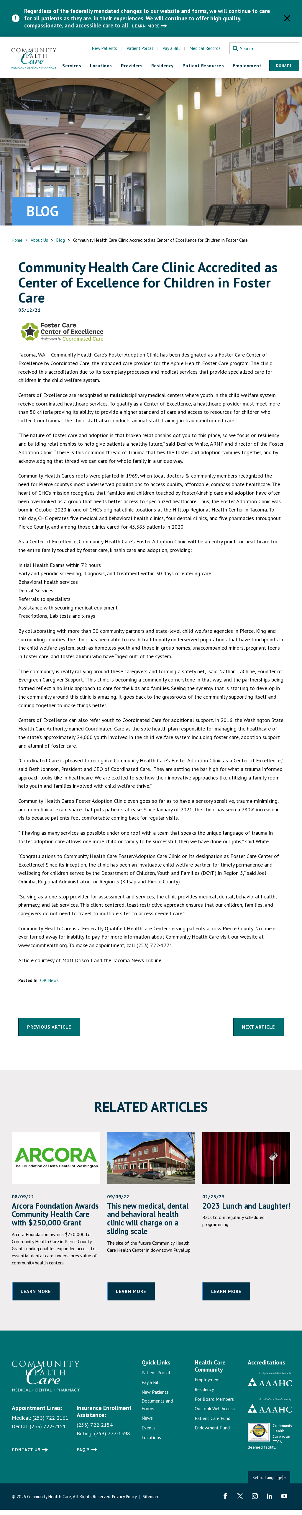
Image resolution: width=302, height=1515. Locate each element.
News (147, 1418)
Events (148, 1428)
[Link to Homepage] (35, 1376)
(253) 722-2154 (95, 1424)
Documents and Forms (157, 1404)
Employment (207, 1379)
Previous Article (49, 1027)
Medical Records (205, 48)
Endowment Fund (212, 1428)
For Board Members (214, 1399)
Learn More (146, 26)
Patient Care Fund (212, 1418)
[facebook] (225, 1496)
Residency (204, 1389)
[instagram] (255, 1496)
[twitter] (240, 1496)
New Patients (104, 48)
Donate (284, 65)
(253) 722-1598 (112, 1433)
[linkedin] (269, 1496)
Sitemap (150, 1496)
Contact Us (26, 1449)
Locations (151, 1437)
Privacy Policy (124, 1496)
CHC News (49, 980)
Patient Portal (140, 48)
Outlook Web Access (215, 1408)
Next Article (258, 1027)
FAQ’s (83, 1449)
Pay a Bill (171, 48)
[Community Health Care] (33, 57)
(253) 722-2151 (48, 1426)
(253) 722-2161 (50, 1417)
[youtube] (284, 1496)
